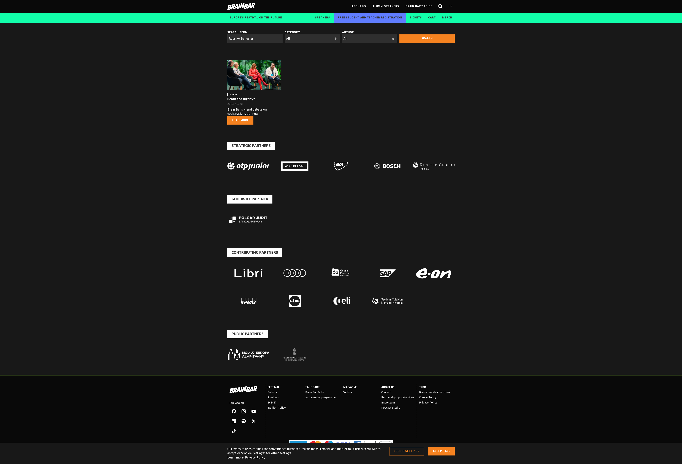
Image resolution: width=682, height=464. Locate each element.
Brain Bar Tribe (314, 392)
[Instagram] (243, 411)
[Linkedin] (233, 421)
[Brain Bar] (242, 6)
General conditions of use (435, 392)
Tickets (272, 392)
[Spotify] (243, 421)
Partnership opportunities (397, 397)
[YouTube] (253, 411)
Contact (386, 392)
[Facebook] (233, 411)
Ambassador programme (320, 397)
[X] (253, 421)
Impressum (388, 403)
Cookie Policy (427, 397)
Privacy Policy (428, 403)
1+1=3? (272, 403)
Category (292, 32)
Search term (237, 32)
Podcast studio (390, 408)
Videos (347, 392)
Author (348, 32)
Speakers (273, 397)
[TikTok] (233, 431)
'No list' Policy (276, 408)
